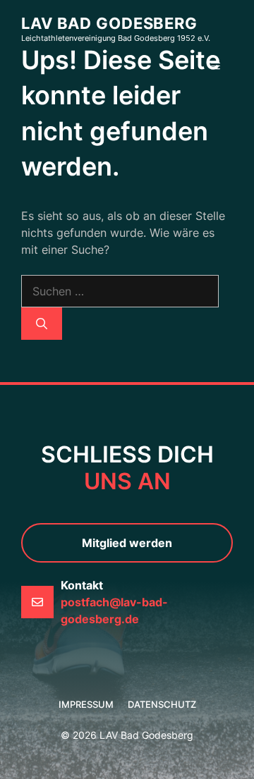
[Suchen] (41, 323)
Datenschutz (162, 704)
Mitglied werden (127, 543)
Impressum (86, 704)
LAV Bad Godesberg (109, 23)
